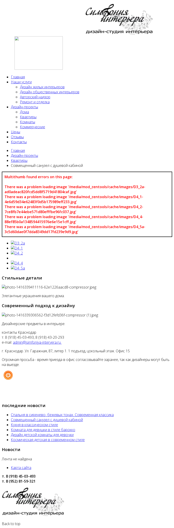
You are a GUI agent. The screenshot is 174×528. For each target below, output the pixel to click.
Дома (24, 111)
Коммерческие (32, 126)
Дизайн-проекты (24, 106)
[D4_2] (17, 253)
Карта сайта (21, 467)
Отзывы (17, 136)
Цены (15, 131)
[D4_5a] (18, 268)
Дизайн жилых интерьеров (42, 86)
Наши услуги (21, 81)
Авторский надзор (35, 96)
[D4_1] (17, 248)
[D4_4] (17, 263)
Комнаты (27, 121)
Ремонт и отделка (35, 101)
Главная (18, 76)
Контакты (19, 141)
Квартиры (28, 116)
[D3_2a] (18, 243)
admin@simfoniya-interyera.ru (37, 342)
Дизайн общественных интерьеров (49, 91)
